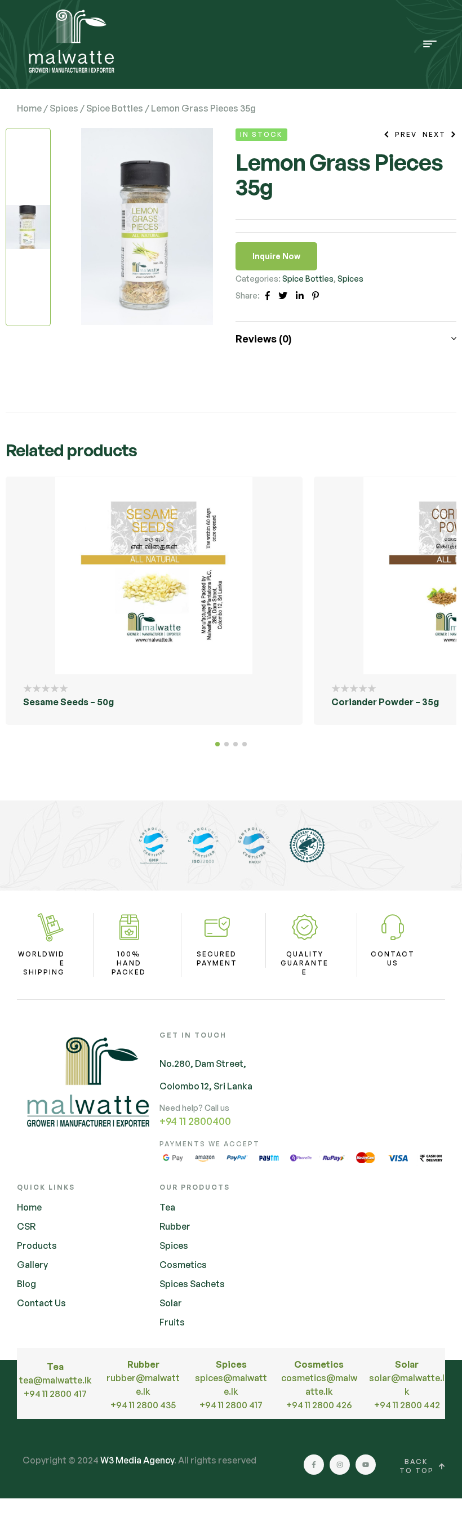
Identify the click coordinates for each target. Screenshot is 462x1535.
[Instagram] (340, 1464)
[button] (217, 744)
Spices (64, 108)
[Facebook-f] (314, 1464)
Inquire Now (276, 256)
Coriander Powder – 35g (385, 702)
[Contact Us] (393, 927)
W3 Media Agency (137, 1460)
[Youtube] (366, 1464)
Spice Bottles (114, 108)
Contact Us (393, 958)
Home (29, 108)
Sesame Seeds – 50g (68, 702)
